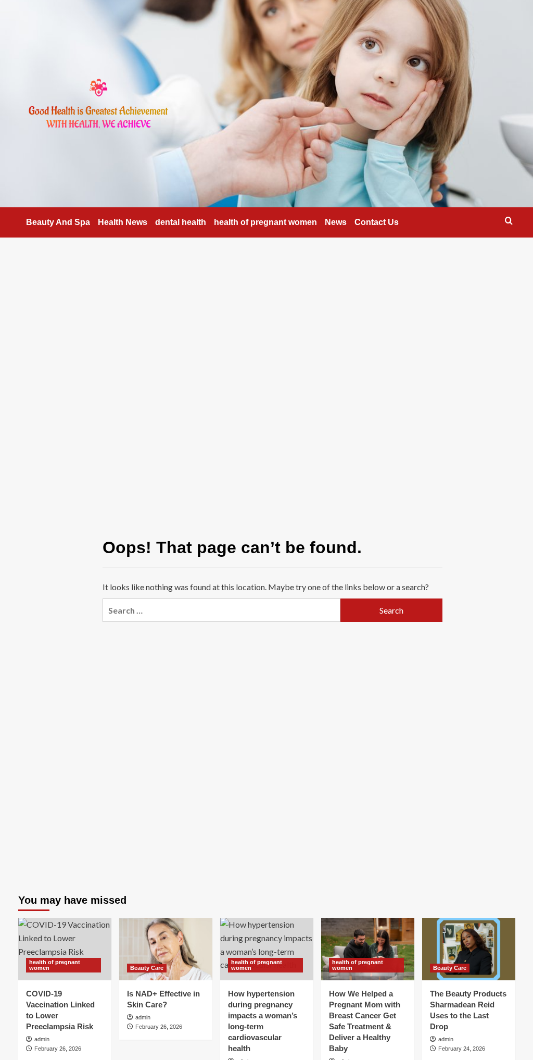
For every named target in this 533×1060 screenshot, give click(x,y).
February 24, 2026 (461, 1048)
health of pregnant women (265, 222)
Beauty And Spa (58, 222)
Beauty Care (146, 968)
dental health (180, 222)
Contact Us (376, 222)
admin (41, 1039)
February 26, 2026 (57, 1048)
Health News (122, 222)
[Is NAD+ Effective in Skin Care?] (165, 949)
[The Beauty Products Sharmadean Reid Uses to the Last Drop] (468, 949)
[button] (508, 220)
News (336, 222)
